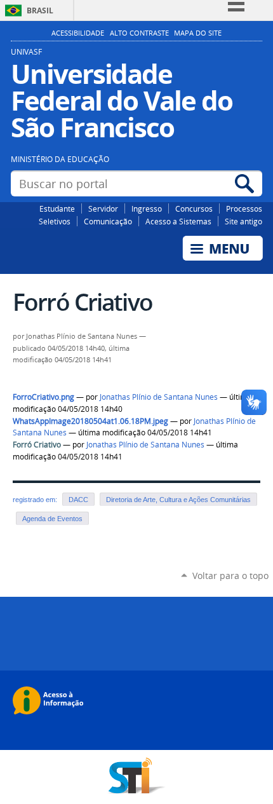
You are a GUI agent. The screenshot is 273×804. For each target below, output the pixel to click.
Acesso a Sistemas (178, 221)
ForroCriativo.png (43, 397)
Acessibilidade (77, 33)
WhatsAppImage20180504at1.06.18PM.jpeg (90, 421)
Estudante (57, 208)
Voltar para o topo (230, 575)
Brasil (40, 10)
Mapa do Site (198, 33)
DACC (78, 499)
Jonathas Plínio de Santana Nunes (159, 397)
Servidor (103, 208)
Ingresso (146, 208)
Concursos (194, 208)
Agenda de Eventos (52, 518)
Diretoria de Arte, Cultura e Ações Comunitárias (178, 499)
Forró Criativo (37, 444)
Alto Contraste (139, 33)
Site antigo (243, 221)
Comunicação (108, 221)
